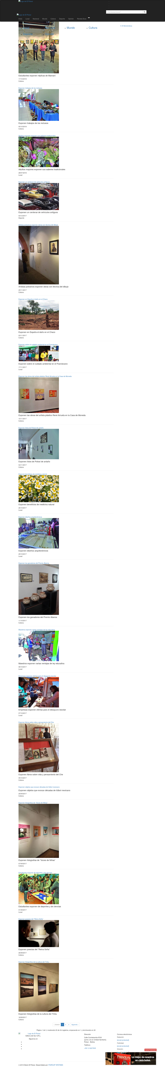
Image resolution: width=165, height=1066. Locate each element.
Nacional (36, 19)
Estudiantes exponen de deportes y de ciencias (35, 873)
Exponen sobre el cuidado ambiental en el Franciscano (38, 344)
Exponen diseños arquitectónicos (30, 517)
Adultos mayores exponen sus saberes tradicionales (37, 135)
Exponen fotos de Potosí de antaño (31, 428)
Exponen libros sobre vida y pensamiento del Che (36, 722)
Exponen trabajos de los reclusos (30, 88)
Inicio (20, 19)
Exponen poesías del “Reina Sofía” (31, 919)
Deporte (62, 19)
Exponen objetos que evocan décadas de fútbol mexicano (39, 787)
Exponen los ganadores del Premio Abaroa (34, 563)
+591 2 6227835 (90, 1048)
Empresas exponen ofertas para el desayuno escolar (37, 676)
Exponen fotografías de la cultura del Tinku (34, 962)
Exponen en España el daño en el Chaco (33, 299)
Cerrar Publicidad (150, 1050)
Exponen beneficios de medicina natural (33, 474)
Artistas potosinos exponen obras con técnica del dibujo (38, 225)
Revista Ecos (81, 19)
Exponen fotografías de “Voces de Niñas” (33, 803)
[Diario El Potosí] (61, 1)
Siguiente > (75, 1024)
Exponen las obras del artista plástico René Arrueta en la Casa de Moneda (45, 376)
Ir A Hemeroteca (126, 26)
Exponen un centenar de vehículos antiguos (34, 182)
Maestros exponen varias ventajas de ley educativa (37, 629)
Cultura (53, 19)
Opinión (71, 19)
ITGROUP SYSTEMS (55, 1065)
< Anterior (57, 1024)
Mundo (44, 19)
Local (27, 19)
